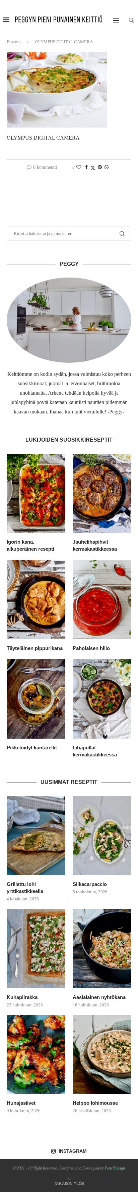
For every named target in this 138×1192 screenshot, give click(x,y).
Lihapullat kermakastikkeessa (95, 751)
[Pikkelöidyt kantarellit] (36, 699)
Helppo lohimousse (95, 1103)
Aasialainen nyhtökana (99, 997)
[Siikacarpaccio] (102, 836)
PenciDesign (115, 1168)
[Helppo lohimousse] (102, 1054)
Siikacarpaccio (90, 884)
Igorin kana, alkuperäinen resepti (30, 545)
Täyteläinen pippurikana (35, 648)
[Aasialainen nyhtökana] (102, 948)
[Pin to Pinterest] (100, 167)
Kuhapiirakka (22, 997)
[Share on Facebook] (86, 167)
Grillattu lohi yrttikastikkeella (25, 887)
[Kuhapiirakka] (36, 948)
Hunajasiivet (21, 1103)
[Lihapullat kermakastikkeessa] (102, 699)
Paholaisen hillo (91, 648)
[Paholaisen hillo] (102, 599)
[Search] (131, 20)
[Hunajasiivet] (36, 1054)
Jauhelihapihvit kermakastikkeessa (95, 545)
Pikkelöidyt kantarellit (32, 747)
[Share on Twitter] (92, 168)
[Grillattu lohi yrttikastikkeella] (36, 836)
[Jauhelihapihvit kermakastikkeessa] (102, 493)
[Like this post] (78, 167)
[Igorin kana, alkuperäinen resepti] (36, 493)
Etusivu (14, 41)
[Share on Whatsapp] (107, 167)
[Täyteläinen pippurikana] (36, 599)
